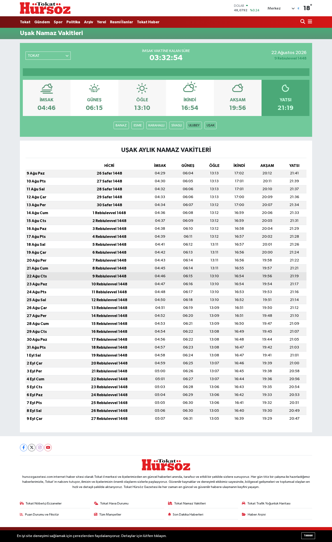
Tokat (25, 22)
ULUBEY (194, 125)
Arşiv (88, 22)
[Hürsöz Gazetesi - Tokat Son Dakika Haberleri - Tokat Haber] (45, 8)
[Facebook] (23, 447)
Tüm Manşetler (110, 514)
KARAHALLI (156, 125)
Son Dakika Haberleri (188, 514)
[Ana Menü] (309, 22)
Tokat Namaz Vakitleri (190, 503)
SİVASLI (176, 125)
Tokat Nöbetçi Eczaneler (44, 503)
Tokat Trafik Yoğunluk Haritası (268, 503)
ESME (138, 125)
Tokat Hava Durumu (114, 503)
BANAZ (121, 125)
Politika (73, 22)
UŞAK (211, 125)
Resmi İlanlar (121, 22)
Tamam (308, 535)
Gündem (42, 22)
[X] (31, 447)
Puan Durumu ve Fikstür (42, 514)
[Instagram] (40, 447)
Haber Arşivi (257, 514)
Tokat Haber (148, 22)
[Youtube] (48, 447)
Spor (58, 22)
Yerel (101, 22)
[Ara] (303, 22)
